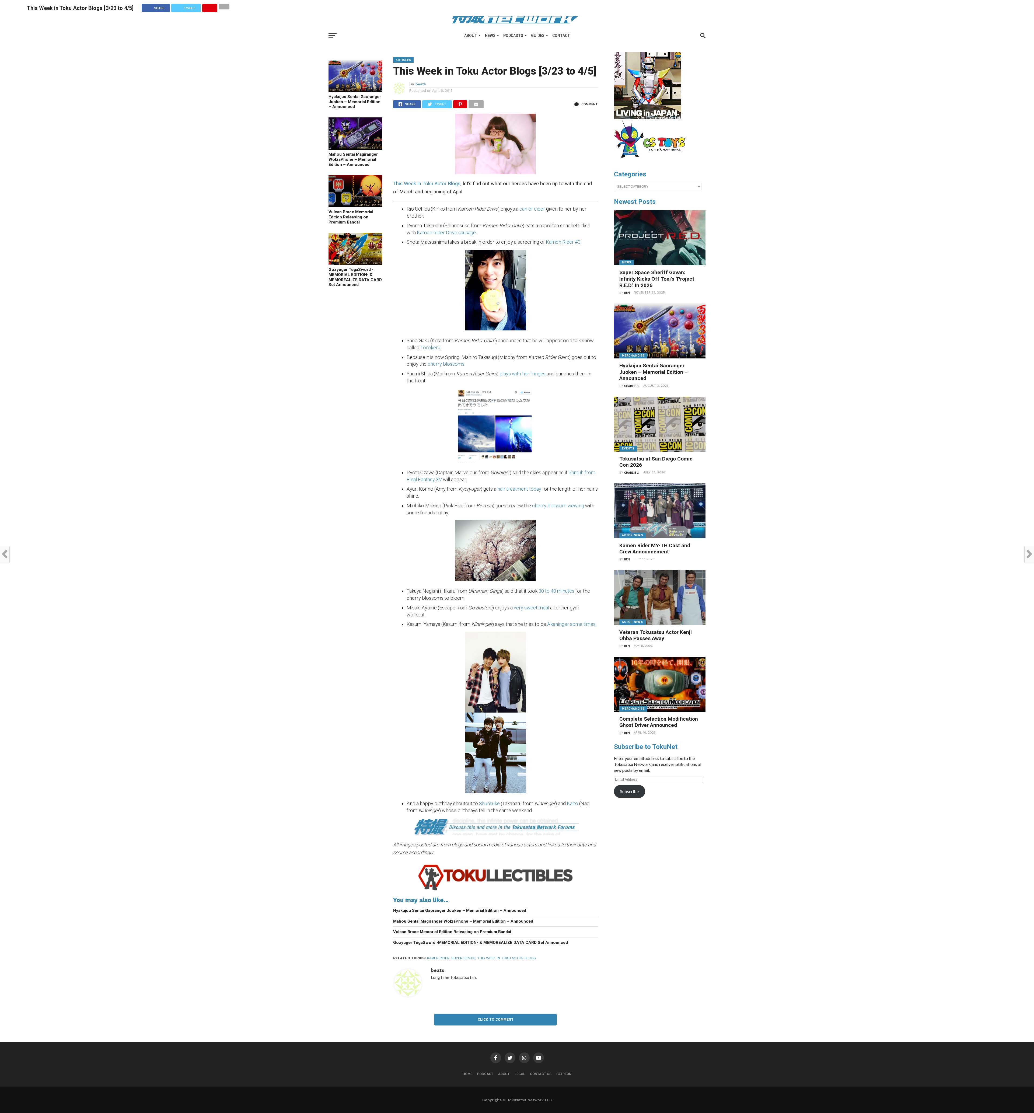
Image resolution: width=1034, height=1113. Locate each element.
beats (420, 84)
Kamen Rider (438, 958)
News (490, 35)
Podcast (485, 1074)
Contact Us (540, 1074)
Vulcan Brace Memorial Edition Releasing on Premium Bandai (351, 217)
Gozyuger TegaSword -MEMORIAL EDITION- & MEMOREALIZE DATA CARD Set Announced (355, 277)
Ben (627, 293)
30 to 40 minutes (556, 591)
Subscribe (629, 791)
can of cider (532, 209)
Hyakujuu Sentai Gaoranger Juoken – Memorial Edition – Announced (355, 101)
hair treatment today (519, 489)
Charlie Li (631, 386)
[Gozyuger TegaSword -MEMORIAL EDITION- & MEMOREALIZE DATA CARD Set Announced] (355, 263)
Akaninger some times (571, 624)
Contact (561, 35)
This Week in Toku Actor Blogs (426, 183)
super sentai (463, 958)
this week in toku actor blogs (506, 958)
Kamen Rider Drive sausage (446, 232)
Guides (537, 35)
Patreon (563, 1074)
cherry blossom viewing (558, 505)
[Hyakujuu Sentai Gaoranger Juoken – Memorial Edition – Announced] (355, 90)
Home (467, 1074)
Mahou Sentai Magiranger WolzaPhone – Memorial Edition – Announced (353, 159)
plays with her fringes (522, 373)
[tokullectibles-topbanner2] (495, 890)
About (470, 35)
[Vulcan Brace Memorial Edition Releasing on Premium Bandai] (355, 205)
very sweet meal (531, 607)
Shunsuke (489, 803)
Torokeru (430, 347)
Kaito (572, 803)
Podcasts (513, 35)
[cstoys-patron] (652, 160)
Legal (520, 1074)
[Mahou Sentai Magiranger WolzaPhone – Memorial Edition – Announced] (355, 148)
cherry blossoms (446, 364)
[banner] (647, 117)
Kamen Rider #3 (563, 242)
